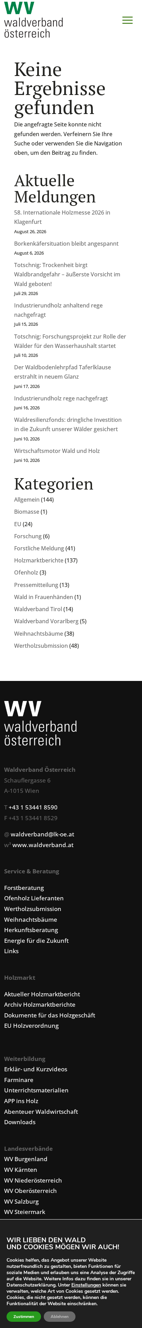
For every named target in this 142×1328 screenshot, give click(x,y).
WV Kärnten (20, 1170)
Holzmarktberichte (38, 560)
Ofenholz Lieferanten (34, 898)
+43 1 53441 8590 (33, 807)
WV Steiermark (24, 1212)
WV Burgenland (26, 1159)
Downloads (20, 1122)
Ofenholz (26, 572)
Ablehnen (60, 1316)
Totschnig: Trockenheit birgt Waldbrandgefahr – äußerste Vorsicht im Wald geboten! (67, 274)
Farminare (18, 1080)
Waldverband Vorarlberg (46, 621)
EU (17, 524)
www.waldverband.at (42, 845)
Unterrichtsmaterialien (36, 1090)
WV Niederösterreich (33, 1180)
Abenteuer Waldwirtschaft (41, 1112)
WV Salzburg (21, 1201)
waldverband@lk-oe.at (42, 834)
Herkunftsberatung (31, 930)
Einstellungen (86, 1285)
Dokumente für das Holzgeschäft (49, 1015)
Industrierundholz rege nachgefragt (61, 398)
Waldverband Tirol (38, 609)
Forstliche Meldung (39, 548)
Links (11, 951)
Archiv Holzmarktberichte (39, 1004)
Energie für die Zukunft (36, 941)
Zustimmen (23, 1316)
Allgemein (27, 499)
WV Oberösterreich (30, 1191)
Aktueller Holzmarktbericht (42, 994)
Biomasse (26, 511)
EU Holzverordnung (31, 1026)
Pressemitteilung (36, 585)
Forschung (28, 536)
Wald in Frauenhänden (43, 597)
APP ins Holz (21, 1101)
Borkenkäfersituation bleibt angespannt (66, 243)
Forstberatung (24, 888)
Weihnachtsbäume (38, 633)
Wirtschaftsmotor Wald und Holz (57, 451)
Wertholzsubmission (41, 645)
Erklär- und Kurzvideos (35, 1069)
